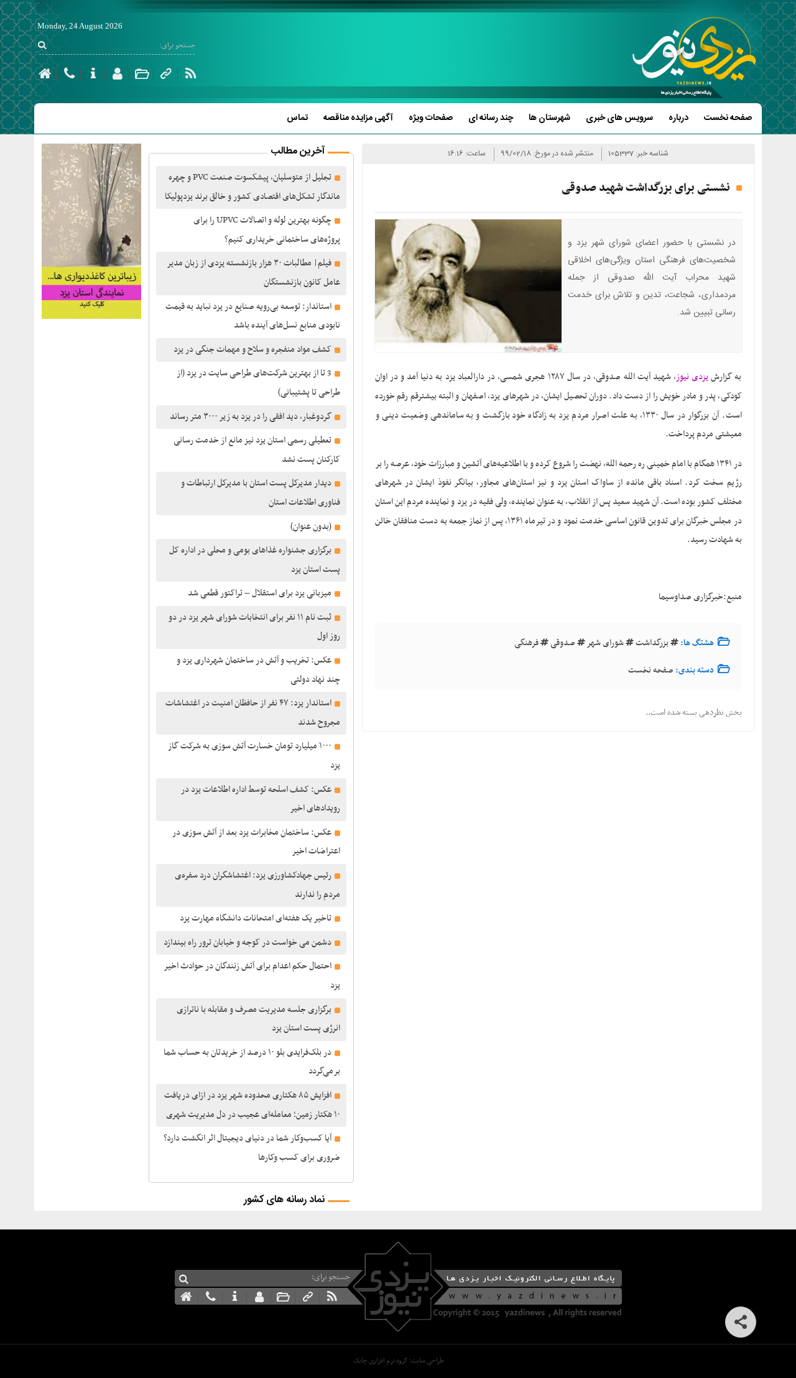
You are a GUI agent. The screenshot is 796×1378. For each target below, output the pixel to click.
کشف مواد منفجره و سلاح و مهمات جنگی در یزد (252, 349)
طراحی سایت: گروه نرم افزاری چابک (398, 1361)
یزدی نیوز (692, 377)
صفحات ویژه (431, 118)
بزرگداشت (652, 643)
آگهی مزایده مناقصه (358, 118)
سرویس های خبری (619, 118)
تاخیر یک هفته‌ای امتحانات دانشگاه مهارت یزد (255, 918)
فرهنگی (526, 643)
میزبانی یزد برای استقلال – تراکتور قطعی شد (259, 593)
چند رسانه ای (490, 118)
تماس (297, 118)
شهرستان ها (549, 118)
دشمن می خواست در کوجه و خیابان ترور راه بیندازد (247, 942)
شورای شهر (605, 643)
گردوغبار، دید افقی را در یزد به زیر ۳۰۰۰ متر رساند (250, 417)
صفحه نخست (728, 118)
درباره (678, 118)
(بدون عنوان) (310, 527)
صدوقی (562, 643)
